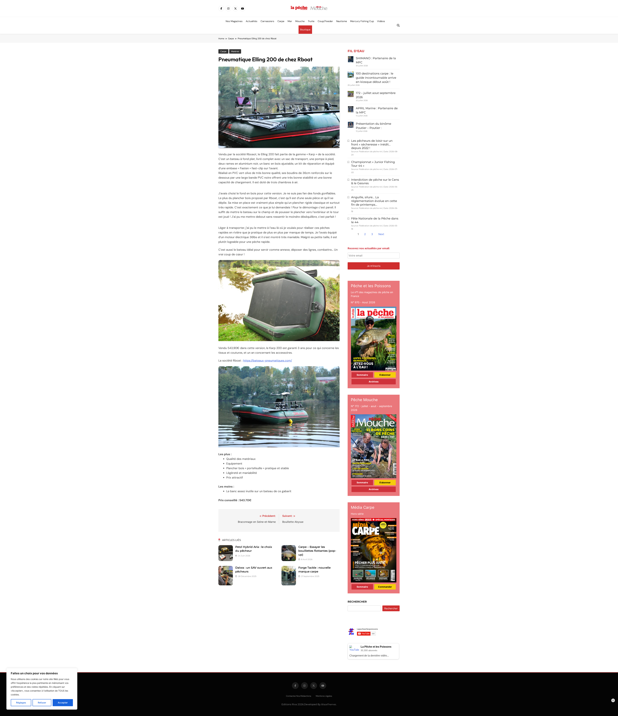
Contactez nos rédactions (298, 696)
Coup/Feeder (325, 21)
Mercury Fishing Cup (362, 21)
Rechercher (357, 601)
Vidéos (381, 21)
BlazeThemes (328, 704)
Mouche (300, 21)
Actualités (251, 21)
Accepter (63, 702)
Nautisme (341, 21)
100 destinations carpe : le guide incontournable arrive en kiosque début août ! (376, 78)
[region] (41, 689)
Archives (374, 381)
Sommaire (362, 374)
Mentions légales (324, 696)
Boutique (305, 29)
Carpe (280, 21)
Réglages (21, 702)
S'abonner (385, 374)
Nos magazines (234, 21)
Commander (385, 586)
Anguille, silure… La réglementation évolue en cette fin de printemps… (374, 200)
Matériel (235, 51)
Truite (311, 21)
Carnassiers (267, 21)
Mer (290, 21)
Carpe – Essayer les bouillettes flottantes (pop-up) (317, 550)
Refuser (42, 702)
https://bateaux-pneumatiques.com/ (267, 361)
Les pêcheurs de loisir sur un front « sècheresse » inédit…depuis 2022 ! (372, 144)
